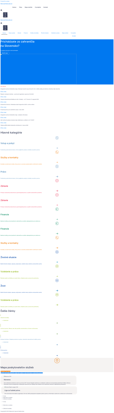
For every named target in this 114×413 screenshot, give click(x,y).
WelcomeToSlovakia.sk (6, 3)
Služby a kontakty (34, 33)
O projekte (38, 7)
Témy (20, 7)
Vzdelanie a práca (55, 33)
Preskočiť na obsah (5, 1)
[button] (3, 112)
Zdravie (19, 33)
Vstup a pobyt (12, 33)
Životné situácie (45, 33)
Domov (14, 7)
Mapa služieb (28, 7)
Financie (26, 33)
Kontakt (45, 7)
